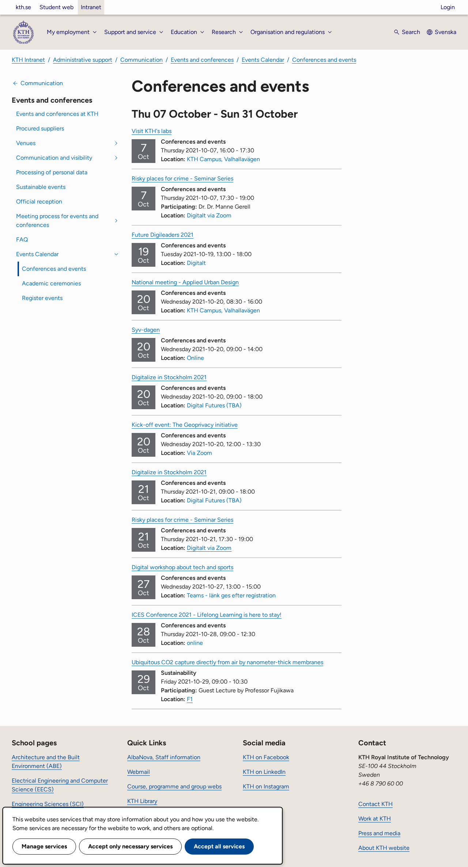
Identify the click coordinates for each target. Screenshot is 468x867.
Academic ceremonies (51, 283)
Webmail (138, 771)
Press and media (379, 833)
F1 (190, 699)
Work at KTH (374, 818)
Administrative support (82, 59)
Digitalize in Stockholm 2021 (169, 377)
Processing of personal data (51, 172)
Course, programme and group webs (174, 786)
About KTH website (384, 847)
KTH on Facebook (266, 757)
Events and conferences (202, 59)
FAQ (22, 239)
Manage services (44, 846)
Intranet (91, 7)
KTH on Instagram (266, 786)
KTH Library (142, 801)
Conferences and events (324, 59)
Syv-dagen (146, 329)
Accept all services (219, 846)
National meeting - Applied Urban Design (185, 282)
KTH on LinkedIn (264, 771)
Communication (141, 59)
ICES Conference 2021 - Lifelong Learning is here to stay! (207, 614)
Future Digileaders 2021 (162, 234)
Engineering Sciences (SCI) (48, 804)
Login (448, 7)
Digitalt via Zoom (209, 547)
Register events (42, 297)
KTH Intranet (28, 59)
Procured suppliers (40, 128)
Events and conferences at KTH (57, 113)
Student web (56, 7)
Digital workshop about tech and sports (182, 567)
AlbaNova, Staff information (163, 757)
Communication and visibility (54, 157)
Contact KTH (375, 804)
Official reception (39, 201)
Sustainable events (40, 186)
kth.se (23, 7)
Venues (25, 143)
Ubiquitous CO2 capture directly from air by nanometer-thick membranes (227, 662)
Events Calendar (263, 59)
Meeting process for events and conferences (57, 220)
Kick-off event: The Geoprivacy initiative (185, 424)
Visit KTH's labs (151, 131)
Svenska (445, 31)
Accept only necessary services (130, 846)
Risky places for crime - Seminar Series (182, 178)
